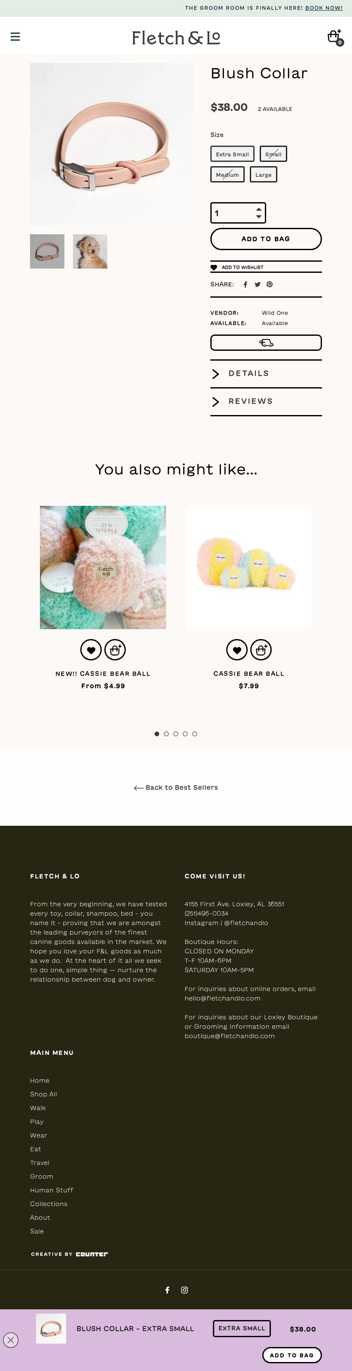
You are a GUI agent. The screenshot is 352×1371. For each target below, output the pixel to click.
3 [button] (175, 734)
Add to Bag (292, 1355)
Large (263, 174)
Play (37, 1122)
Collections (48, 1204)
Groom (41, 1177)
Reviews (249, 401)
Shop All (43, 1094)
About (40, 1218)
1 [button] (157, 734)
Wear (38, 1135)
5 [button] (194, 734)
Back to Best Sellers (180, 787)
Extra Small (232, 154)
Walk (38, 1108)
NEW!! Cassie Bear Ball (103, 674)
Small (273, 154)
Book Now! (324, 7)
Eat (35, 1149)
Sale (37, 1231)
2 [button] (166, 734)
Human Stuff (51, 1190)
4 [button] (185, 734)
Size (217, 135)
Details (247, 373)
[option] (103, 611)
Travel (39, 1163)
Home (39, 1081)
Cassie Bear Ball (249, 674)
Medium (227, 174)
